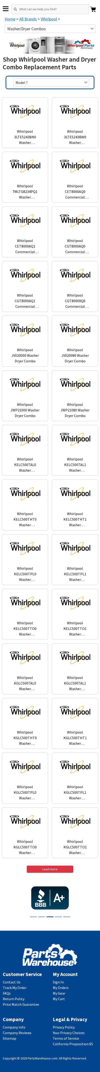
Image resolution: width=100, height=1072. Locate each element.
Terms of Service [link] (66, 1038)
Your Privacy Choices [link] (69, 1032)
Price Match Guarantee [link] (21, 1004)
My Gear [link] (59, 993)
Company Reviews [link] (17, 1032)
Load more (50, 869)
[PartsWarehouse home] (50, 954)
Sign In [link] (58, 982)
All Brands (28, 19)
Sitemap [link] (9, 1038)
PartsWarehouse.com (42, 1058)
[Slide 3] (50, 917)
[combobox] (50, 28)
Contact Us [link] (11, 982)
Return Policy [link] (13, 998)
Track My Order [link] (15, 987)
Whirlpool (49, 19)
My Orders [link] (61, 987)
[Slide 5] (66, 917)
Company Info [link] (14, 1027)
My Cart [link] (59, 998)
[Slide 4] (58, 917)
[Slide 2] (41, 917)
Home (10, 19)
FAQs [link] (7, 993)
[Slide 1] (33, 917)
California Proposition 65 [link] (73, 1044)
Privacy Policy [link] (64, 1027)
